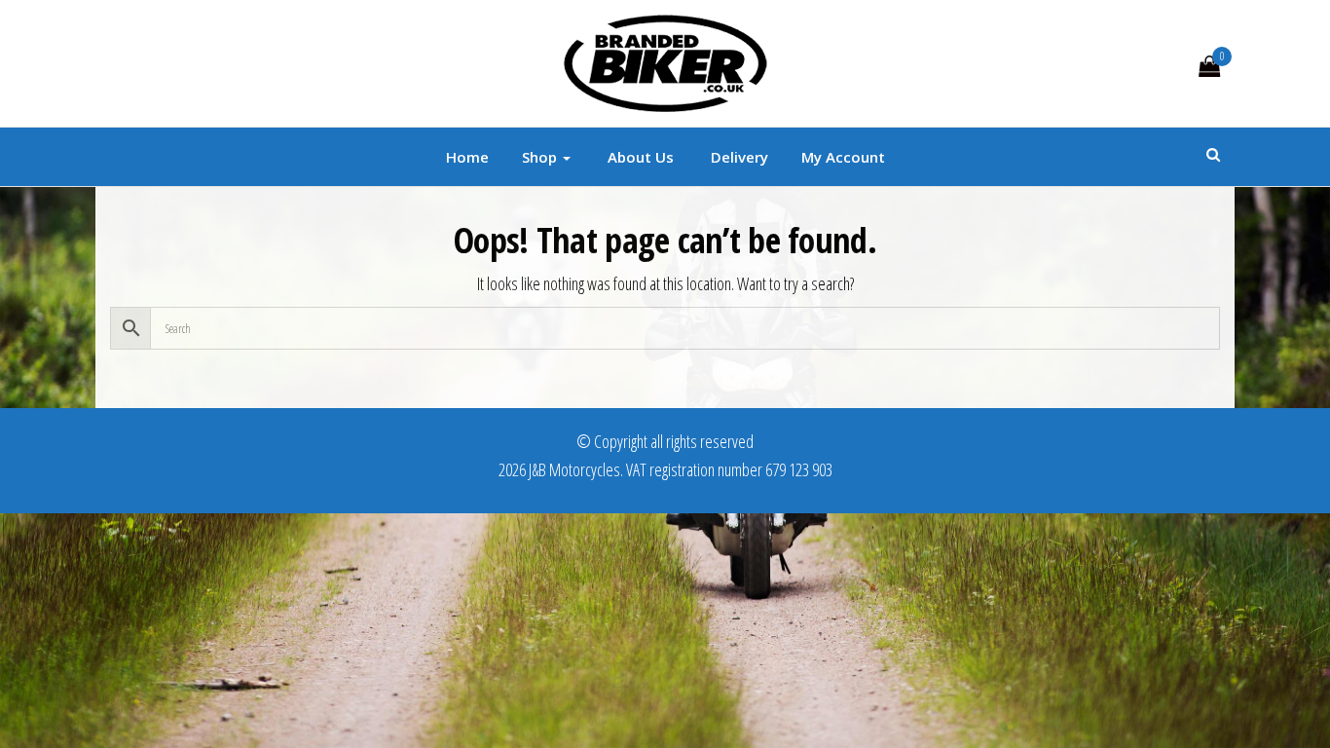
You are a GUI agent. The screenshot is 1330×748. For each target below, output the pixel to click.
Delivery (737, 157)
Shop (541, 157)
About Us (639, 157)
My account (843, 157)
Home (467, 157)
